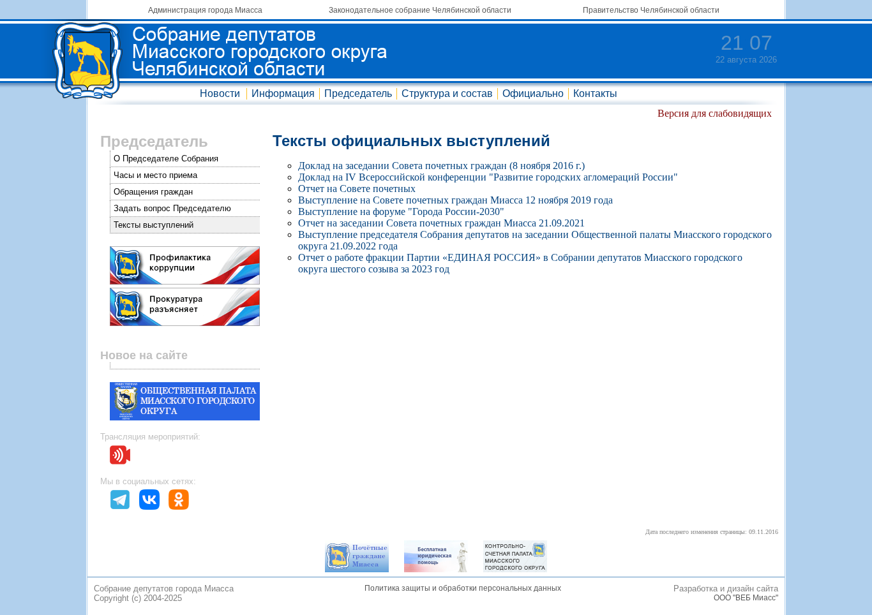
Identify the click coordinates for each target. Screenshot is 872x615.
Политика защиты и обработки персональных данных (463, 588)
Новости (220, 93)
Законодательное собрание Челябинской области (420, 10)
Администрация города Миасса (205, 10)
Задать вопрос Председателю (172, 208)
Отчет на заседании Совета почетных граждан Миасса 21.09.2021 (441, 223)
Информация (283, 93)
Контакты (595, 93)
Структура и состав (447, 93)
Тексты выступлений (153, 225)
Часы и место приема (155, 175)
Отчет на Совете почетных (357, 188)
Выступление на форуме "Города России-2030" (401, 211)
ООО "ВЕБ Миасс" (746, 597)
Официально (533, 93)
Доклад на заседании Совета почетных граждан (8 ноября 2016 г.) (441, 165)
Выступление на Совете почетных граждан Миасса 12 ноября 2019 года (455, 200)
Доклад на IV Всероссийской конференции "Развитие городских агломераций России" (488, 177)
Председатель (358, 93)
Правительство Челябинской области (651, 10)
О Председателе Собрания (166, 158)
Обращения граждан (153, 191)
